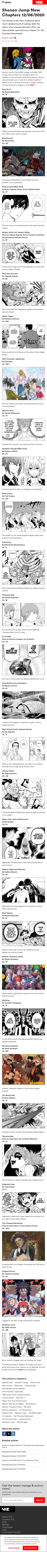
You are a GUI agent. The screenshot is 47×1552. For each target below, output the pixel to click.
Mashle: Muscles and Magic (13, 1404)
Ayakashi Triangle (21, 1382)
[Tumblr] (13, 1433)
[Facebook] (4, 1433)
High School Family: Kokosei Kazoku (16, 1395)
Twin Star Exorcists (9, 1419)
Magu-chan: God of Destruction (14, 1401)
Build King (18, 1386)
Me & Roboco (31, 1404)
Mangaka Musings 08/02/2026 (14, 1452)
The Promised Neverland (23, 1416)
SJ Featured (6, 1416)
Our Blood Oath (25, 1410)
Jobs (4, 1529)
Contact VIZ (8, 1519)
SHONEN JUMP (35, 1413)
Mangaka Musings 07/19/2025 (13, 1465)
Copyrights (7, 1527)
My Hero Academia (9, 1410)
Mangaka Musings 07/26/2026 (14, 1456)
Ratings (5, 1524)
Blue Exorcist (7, 1386)
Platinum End (7, 1413)
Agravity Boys (7, 1382)
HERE (20, 1369)
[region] (23, 1543)
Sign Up (39, 1500)
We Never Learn (8, 1422)
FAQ (4, 1522)
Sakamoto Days (21, 1413)
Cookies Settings (14, 1548)
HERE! (31, 85)
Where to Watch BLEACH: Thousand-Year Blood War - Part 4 (23, 1446)
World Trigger (22, 1422)
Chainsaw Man (30, 1386)
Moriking (27, 1407)
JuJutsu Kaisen (8, 1398)
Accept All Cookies (30, 1548)
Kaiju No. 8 (20, 1398)
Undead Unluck (25, 1419)
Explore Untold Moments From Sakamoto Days (20, 1460)
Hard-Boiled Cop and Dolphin (13, 1389)
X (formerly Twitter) (11, 1532)
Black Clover (35, 1382)
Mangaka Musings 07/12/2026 (13, 1469)
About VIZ (7, 1517)
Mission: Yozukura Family (12, 1407)
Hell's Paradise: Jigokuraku (12, 1392)
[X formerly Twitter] (8, 1433)
